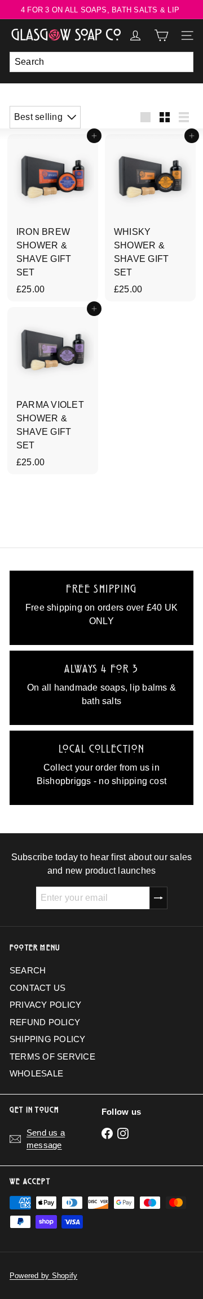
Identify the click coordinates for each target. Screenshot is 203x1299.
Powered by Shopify (43, 1275)
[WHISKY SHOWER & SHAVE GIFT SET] (150, 217)
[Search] (182, 62)
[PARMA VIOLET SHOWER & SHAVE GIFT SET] (53, 390)
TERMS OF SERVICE (52, 1056)
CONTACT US (37, 988)
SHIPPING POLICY (48, 1039)
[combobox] (101, 62)
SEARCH (28, 970)
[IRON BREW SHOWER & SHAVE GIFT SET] (53, 217)
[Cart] (161, 35)
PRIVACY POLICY (45, 1004)
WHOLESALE (36, 1073)
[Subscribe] (158, 898)
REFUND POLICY (45, 1022)
